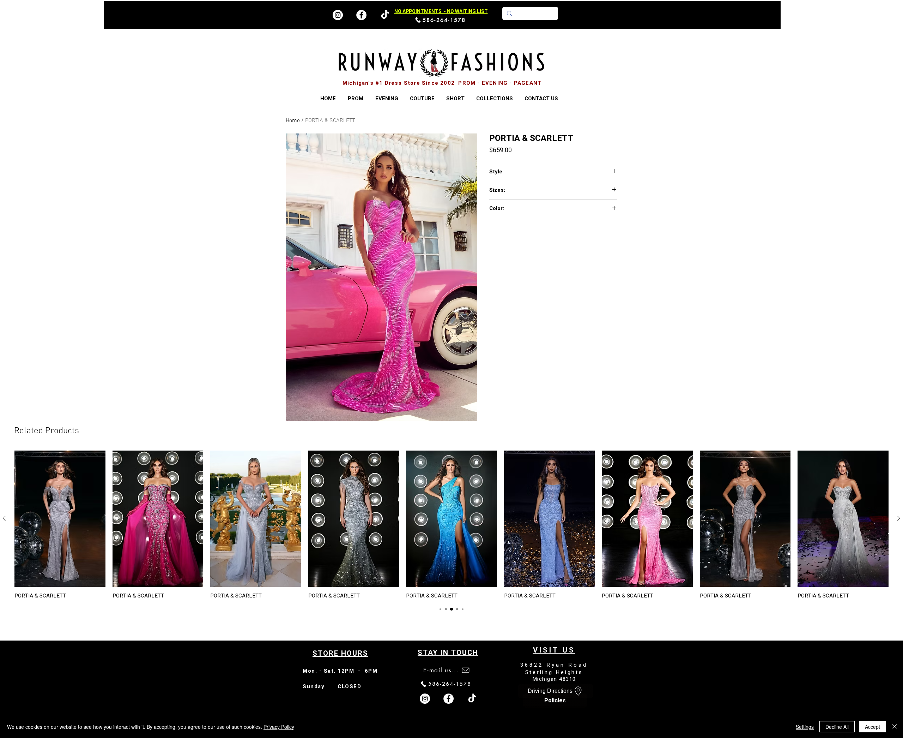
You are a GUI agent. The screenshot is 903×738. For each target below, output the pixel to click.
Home (293, 120)
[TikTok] (472, 699)
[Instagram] (338, 15)
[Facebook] (361, 15)
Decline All (837, 726)
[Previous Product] (4, 518)
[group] (451, 524)
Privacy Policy (278, 726)
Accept (872, 726)
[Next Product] (899, 518)
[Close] (894, 726)
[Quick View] (59, 519)
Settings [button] (805, 726)
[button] (494, 99)
